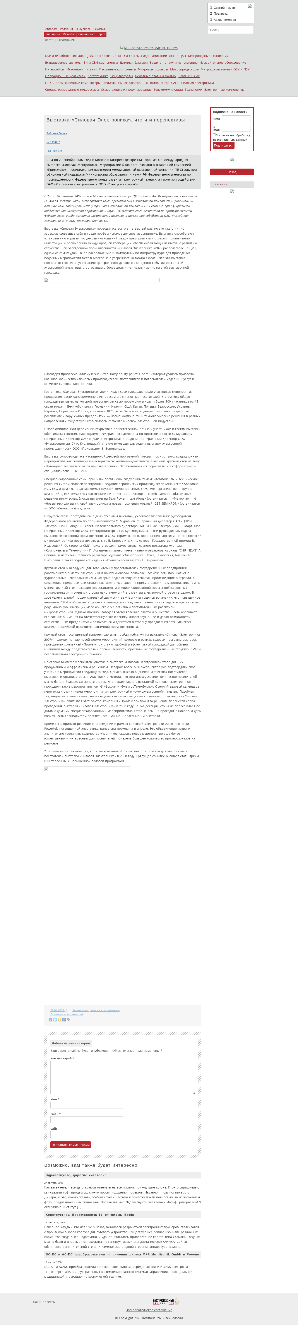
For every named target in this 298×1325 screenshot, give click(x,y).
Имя (216, 119)
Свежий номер (224, 7)
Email (55, 1114)
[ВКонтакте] (50, 1020)
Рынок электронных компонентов (143, 83)
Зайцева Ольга (56, 133)
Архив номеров (225, 19)
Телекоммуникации (168, 89)
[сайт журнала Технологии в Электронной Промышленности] (99, 1301)
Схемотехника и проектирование (126, 89)
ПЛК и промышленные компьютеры (73, 83)
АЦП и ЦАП (177, 56)
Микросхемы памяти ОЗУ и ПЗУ (225, 69)
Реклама (99, 29)
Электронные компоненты (224, 89)
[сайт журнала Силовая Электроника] (71, 1301)
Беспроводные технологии (208, 56)
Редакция (66, 29)
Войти (49, 40)
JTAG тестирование (101, 56)
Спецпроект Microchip (60, 34)
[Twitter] (55, 1020)
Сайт (53, 1128)
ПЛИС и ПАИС (189, 76)
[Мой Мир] (64, 1020)
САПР (175, 83)
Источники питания (82, 69)
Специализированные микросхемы (72, 89)
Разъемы (109, 83)
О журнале (83, 29)
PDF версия (54, 151)
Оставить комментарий (66, 1014)
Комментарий (62, 1058)
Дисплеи (141, 62)
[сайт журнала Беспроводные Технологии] (165, 1301)
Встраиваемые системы (63, 62)
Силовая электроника (197, 83)
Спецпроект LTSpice (91, 34)
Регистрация (66, 40)
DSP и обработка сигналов (65, 56)
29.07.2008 (57, 1010)
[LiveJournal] (69, 1020)
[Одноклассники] (59, 1020)
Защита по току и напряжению (174, 62)
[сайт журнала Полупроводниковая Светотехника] (131, 1301)
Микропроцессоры (184, 69)
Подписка (221, 13)
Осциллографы (121, 76)
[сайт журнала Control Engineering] (194, 1301)
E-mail (216, 128)
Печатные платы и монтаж (155, 76)
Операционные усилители (65, 76)
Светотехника (98, 76)
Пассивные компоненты (117, 69)
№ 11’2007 (53, 142)
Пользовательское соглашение (149, 1310)
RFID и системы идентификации (142, 56)
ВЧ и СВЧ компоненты (101, 62)
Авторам (51, 29)
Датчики (126, 62)
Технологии (193, 89)
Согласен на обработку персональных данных (231, 137)
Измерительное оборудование (223, 62)
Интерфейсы (55, 69)
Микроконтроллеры (153, 69)
